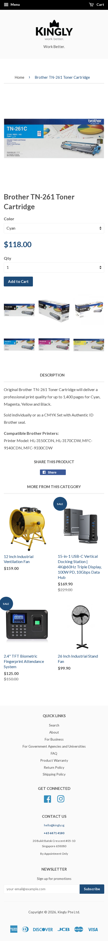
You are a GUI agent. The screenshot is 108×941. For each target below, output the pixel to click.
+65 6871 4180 (54, 833)
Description (52, 375)
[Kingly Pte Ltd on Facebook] (47, 798)
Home (19, 77)
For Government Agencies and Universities (54, 746)
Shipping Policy (54, 774)
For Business (54, 739)
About (54, 732)
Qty (7, 258)
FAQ (54, 753)
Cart (100, 4)
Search (54, 725)
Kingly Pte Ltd (68, 912)
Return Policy (54, 767)
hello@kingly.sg (54, 825)
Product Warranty (54, 760)
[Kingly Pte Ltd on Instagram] (61, 798)
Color (9, 218)
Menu (15, 4)
